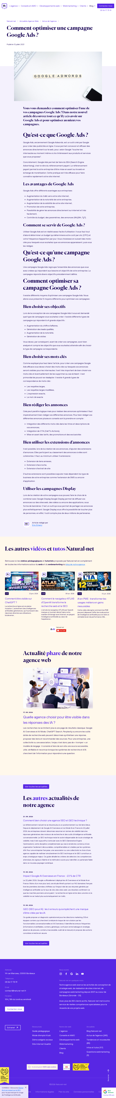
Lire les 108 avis (108, 1095)
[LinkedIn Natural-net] (77, 973)
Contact (105, 6)
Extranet (11, 1027)
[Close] (25, 1087)
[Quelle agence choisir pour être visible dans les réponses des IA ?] (58, 687)
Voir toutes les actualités (36, 786)
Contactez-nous (14, 1009)
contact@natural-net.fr (15, 990)
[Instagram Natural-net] (60, 973)
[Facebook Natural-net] (66, 973)
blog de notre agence (75, 564)
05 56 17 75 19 (105, 10)
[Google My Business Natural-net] (71, 973)
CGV (101, 1092)
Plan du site (64, 1092)
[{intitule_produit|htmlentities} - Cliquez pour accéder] (22, 580)
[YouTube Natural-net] (82, 973)
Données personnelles (84, 1092)
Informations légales (44, 1092)
